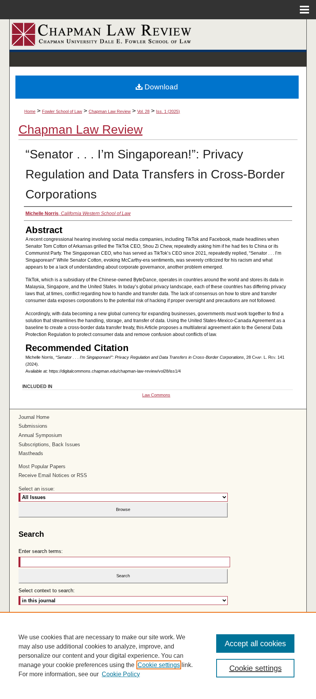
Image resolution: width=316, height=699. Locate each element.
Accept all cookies (255, 643)
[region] (158, 655)
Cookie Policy (121, 674)
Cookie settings (159, 665)
